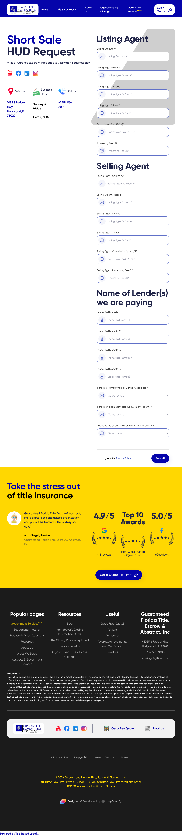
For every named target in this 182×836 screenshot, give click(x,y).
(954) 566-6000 (155, 652)
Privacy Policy (59, 757)
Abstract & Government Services (27, 662)
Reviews (112, 629)
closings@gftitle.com (155, 658)
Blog (70, 623)
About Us (88, 9)
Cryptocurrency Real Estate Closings (69, 654)
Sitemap (126, 757)
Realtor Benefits (70, 646)
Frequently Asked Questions (27, 635)
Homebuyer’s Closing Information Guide (69, 632)
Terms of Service (103, 757)
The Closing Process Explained (70, 640)
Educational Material (27, 629)
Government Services (135, 9)
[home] (23, 9)
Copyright (80, 757)
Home (44, 9)
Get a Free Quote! (112, 623)
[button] (66, 9)
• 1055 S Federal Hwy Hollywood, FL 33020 (155, 644)
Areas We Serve (27, 653)
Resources (27, 641)
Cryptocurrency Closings (109, 9)
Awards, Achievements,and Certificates (112, 644)
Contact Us (112, 635)
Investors (112, 652)
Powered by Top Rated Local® (19, 833)
